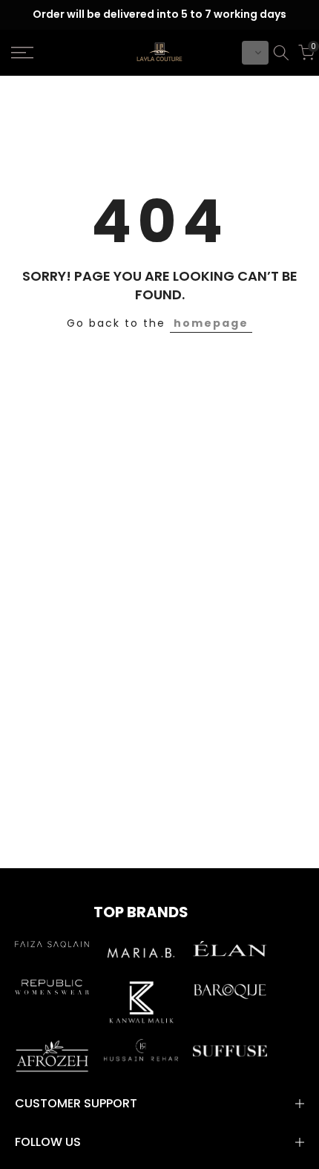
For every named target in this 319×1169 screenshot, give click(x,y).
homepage (211, 323)
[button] (255, 53)
